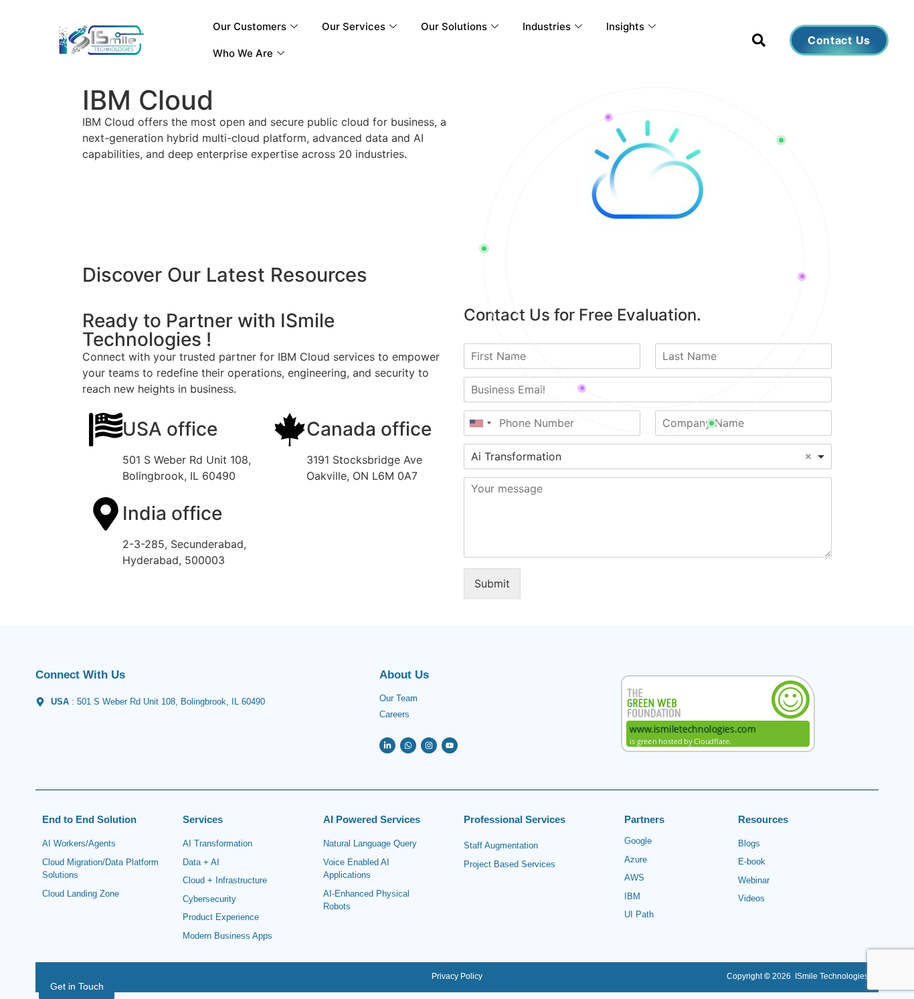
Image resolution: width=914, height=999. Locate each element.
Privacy (445, 976)
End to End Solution (89, 819)
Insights (625, 26)
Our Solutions (454, 26)
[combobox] (648, 456)
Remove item (808, 456)
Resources (763, 819)
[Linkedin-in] (387, 745)
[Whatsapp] (408, 745)
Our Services (353, 26)
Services (203, 819)
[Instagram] (429, 745)
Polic (468, 976)
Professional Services (514, 819)
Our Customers (249, 26)
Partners (644, 819)
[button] (758, 42)
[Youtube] (450, 745)
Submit (492, 583)
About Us (404, 674)
